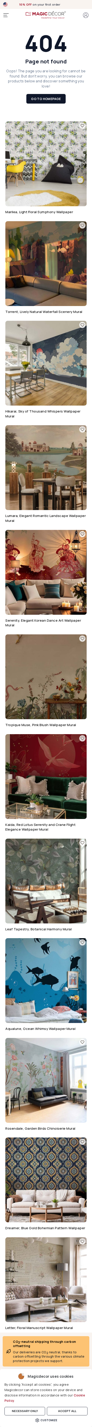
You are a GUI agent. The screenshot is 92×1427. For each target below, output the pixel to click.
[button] (86, 15)
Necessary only (25, 1411)
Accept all (67, 1411)
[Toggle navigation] (6, 15)
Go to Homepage (46, 99)
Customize (48, 1420)
